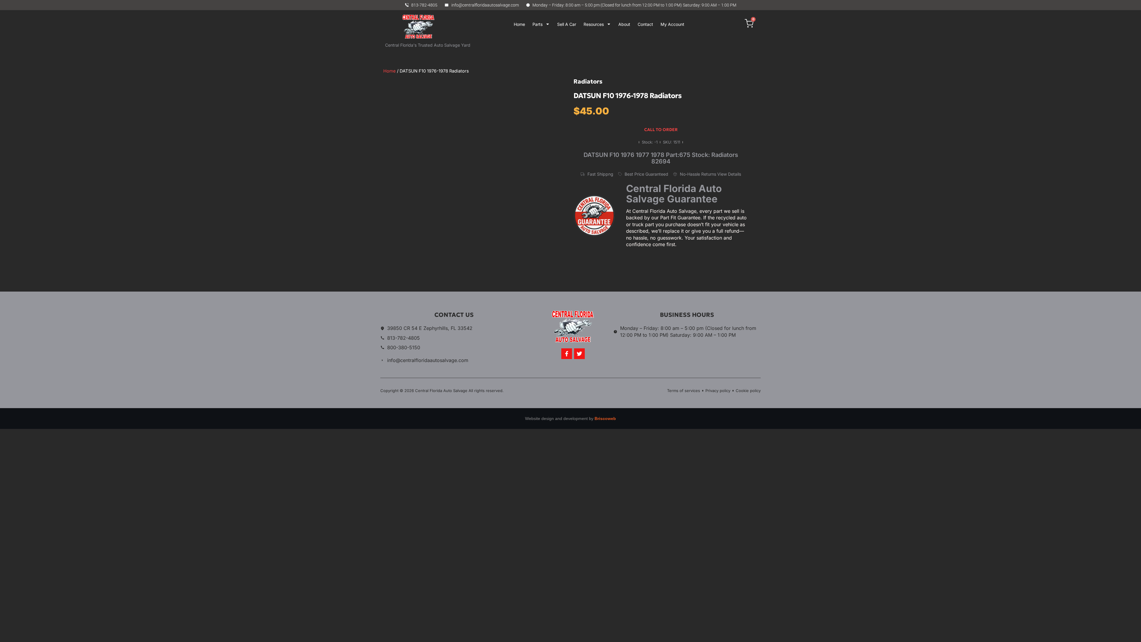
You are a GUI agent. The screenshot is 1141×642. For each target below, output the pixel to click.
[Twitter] (579, 353)
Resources (594, 24)
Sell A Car (566, 24)
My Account (672, 24)
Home (519, 24)
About (624, 24)
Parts (537, 24)
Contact (645, 24)
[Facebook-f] (566, 353)
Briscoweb (605, 418)
